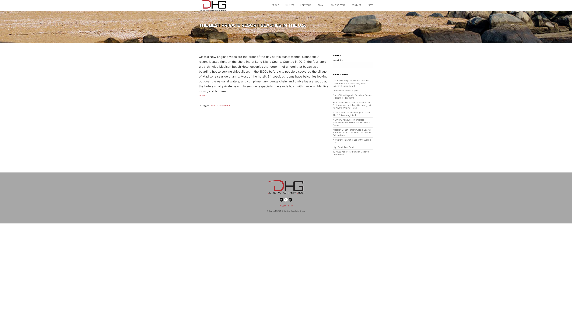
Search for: (338, 60)
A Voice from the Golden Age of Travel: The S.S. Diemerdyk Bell (352, 114)
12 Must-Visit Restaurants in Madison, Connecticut (351, 153)
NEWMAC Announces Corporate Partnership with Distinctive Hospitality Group (351, 122)
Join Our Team (337, 5)
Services (289, 5)
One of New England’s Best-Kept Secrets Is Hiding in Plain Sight (352, 96)
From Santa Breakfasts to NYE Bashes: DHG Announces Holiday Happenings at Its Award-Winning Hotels (352, 105)
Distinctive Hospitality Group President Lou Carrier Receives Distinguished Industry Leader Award (351, 83)
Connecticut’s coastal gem (345, 90)
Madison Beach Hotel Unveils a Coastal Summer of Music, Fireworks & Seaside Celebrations (352, 132)
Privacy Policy (286, 205)
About (275, 5)
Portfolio (306, 5)
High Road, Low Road (343, 147)
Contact (356, 5)
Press (370, 5)
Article (202, 95)
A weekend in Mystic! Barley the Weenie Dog (352, 141)
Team (320, 5)
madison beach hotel (220, 105)
